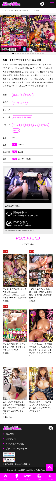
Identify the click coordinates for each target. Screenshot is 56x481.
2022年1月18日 (19, 103)
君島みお (28, 95)
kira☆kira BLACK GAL (22, 117)
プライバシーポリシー (16, 448)
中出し (45, 125)
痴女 (26, 125)
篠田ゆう (17, 95)
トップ (3, 10)
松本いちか (7, 417)
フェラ (35, 125)
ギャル (16, 130)
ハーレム (17, 125)
